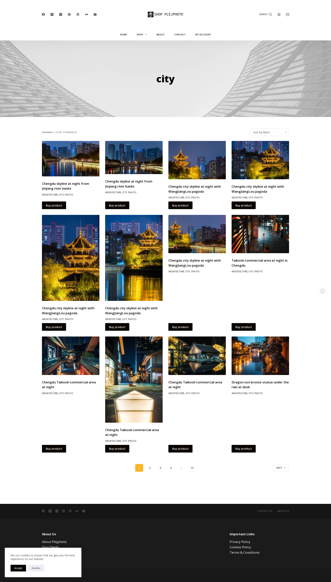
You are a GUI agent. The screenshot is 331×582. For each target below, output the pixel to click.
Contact (180, 34)
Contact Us (264, 511)
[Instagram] (60, 14)
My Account (203, 34)
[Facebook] (43, 14)
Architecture (50, 194)
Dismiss (322, 291)
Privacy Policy (240, 541)
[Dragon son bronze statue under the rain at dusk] (260, 355)
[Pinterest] (69, 14)
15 (191, 468)
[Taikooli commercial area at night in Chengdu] (260, 234)
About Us (283, 511)
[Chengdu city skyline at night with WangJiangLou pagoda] (197, 160)
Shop (140, 34)
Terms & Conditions (245, 552)
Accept (18, 568)
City (61, 194)
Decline (36, 568)
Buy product (54, 205)
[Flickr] (86, 14)
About (160, 34)
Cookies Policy (240, 547)
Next (279, 467)
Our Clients (50, 547)
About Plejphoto (54, 541)
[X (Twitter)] (52, 14)
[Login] (279, 14)
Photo (69, 194)
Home (123, 34)
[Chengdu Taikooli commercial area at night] (70, 355)
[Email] (95, 14)
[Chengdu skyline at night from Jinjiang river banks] (70, 158)
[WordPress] (77, 14)
